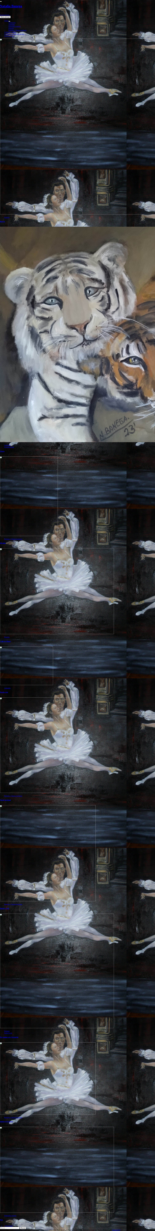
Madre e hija (4, 908)
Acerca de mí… (9, 36)
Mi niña (3, 543)
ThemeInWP (116, 1230)
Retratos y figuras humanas (17, 30)
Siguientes (9, 1226)
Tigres (2, 451)
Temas (6, 21)
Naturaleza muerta (14, 26)
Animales (11, 24)
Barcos (2, 221)
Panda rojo (4, 692)
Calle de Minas (5, 641)
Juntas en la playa (6, 1121)
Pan (1, 1220)
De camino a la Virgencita (9, 1037)
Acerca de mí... (5, 15)
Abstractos (12, 23)
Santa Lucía (8, 1033)
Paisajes (11, 28)
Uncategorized (9, 447)
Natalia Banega (11, 6)
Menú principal (5, 17)
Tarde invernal (5, 800)
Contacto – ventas (10, 32)
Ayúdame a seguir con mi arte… (15, 34)
